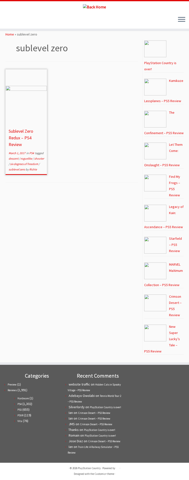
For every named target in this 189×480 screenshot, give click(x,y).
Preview (12, 384)
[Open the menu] (181, 19)
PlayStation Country (89, 468)
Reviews (12, 390)
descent (14, 158)
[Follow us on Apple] (29, 20)
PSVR (20, 415)
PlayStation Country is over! (105, 407)
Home (9, 34)
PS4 (31, 153)
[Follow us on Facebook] (15, 20)
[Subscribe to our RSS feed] (22, 20)
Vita (19, 421)
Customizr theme (104, 474)
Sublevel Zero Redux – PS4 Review (21, 137)
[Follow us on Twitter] (9, 20)
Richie (33, 169)
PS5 (19, 409)
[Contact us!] (35, 20)
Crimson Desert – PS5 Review (94, 413)
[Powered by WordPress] (117, 467)
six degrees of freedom (24, 164)
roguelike (26, 158)
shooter (39, 158)
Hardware (23, 398)
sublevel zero (17, 169)
